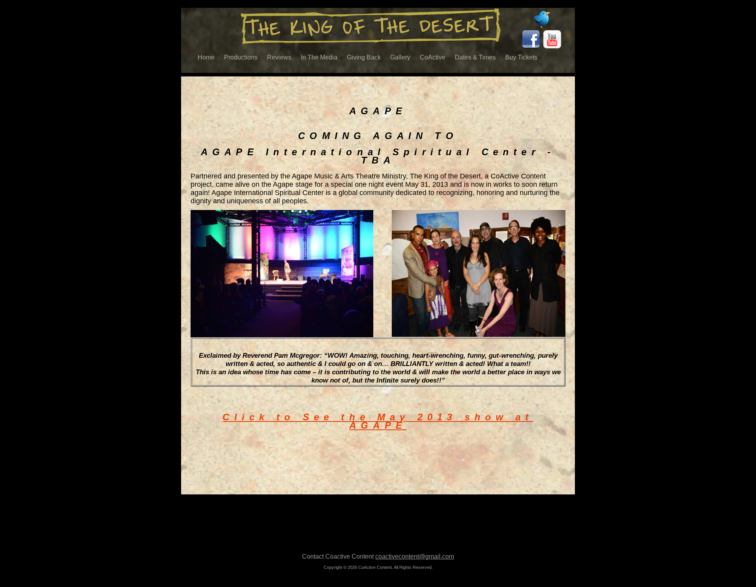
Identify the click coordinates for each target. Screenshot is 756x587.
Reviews (279, 57)
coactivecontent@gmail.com (414, 556)
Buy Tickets (521, 57)
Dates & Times (475, 57)
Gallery (400, 57)
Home (206, 57)
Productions (241, 57)
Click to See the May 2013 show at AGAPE (377, 421)
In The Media (319, 57)
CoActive (432, 57)
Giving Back (364, 57)
